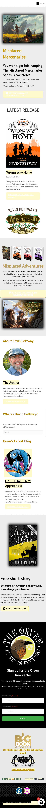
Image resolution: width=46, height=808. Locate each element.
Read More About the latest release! (22, 196)
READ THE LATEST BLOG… (19, 507)
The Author (11, 382)
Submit (23, 718)
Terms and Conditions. (36, 804)
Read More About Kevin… (16, 401)
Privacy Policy (24, 804)
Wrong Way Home (19, 172)
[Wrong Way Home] (23, 142)
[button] (19, 790)
